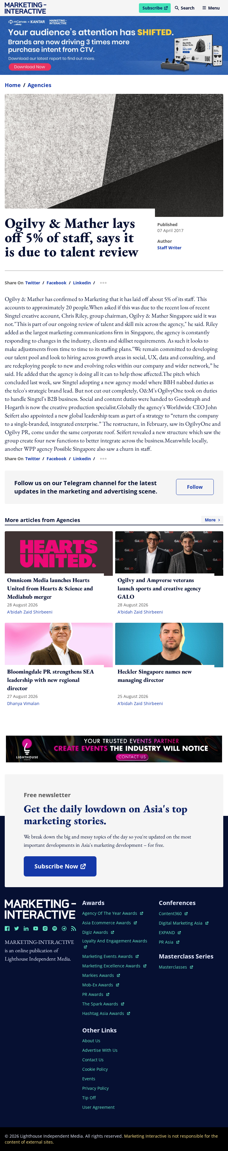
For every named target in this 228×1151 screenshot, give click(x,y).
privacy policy (95, 1088)
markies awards (101, 975)
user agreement (98, 1107)
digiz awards (98, 932)
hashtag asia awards (103, 1013)
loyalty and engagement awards (114, 941)
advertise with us (100, 1050)
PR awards (95, 994)
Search (187, 8)
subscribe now (65, 868)
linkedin (82, 282)
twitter (32, 282)
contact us (93, 1059)
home (13, 85)
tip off (89, 1097)
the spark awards (103, 1004)
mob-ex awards (100, 985)
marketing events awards (108, 956)
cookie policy (95, 1069)
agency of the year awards (110, 913)
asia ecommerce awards (107, 922)
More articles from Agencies (110, 520)
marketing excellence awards (112, 966)
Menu (214, 8)
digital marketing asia (181, 923)
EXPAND (170, 932)
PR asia (169, 942)
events (88, 1078)
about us (91, 1040)
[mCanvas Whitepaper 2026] (114, 45)
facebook (56, 282)
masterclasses (176, 967)
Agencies (39, 85)
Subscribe (156, 9)
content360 (173, 913)
